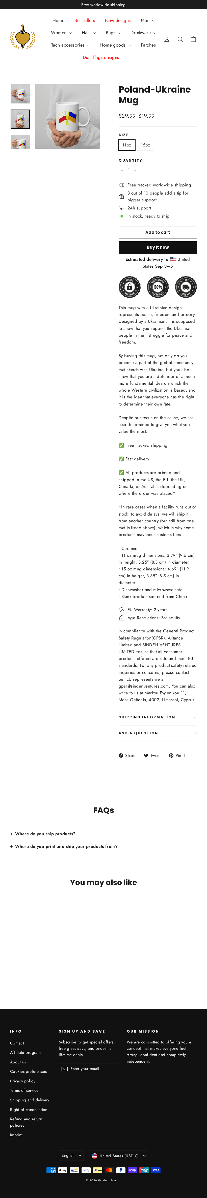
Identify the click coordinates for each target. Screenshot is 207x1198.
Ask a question (138, 733)
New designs (118, 20)
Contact (17, 1043)
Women (59, 32)
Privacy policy (22, 1081)
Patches (148, 45)
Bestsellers (84, 20)
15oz (145, 145)
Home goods (113, 45)
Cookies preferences (28, 1071)
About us (18, 1062)
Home (59, 20)
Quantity (131, 161)
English (68, 1155)
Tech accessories (68, 45)
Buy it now (158, 247)
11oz (126, 145)
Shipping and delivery (29, 1100)
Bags (111, 32)
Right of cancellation (28, 1110)
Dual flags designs (101, 57)
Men (146, 20)
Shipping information (147, 717)
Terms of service (24, 1090)
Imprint (16, 1135)
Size (124, 135)
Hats (87, 32)
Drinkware (141, 32)
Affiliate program (25, 1052)
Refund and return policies (26, 1122)
